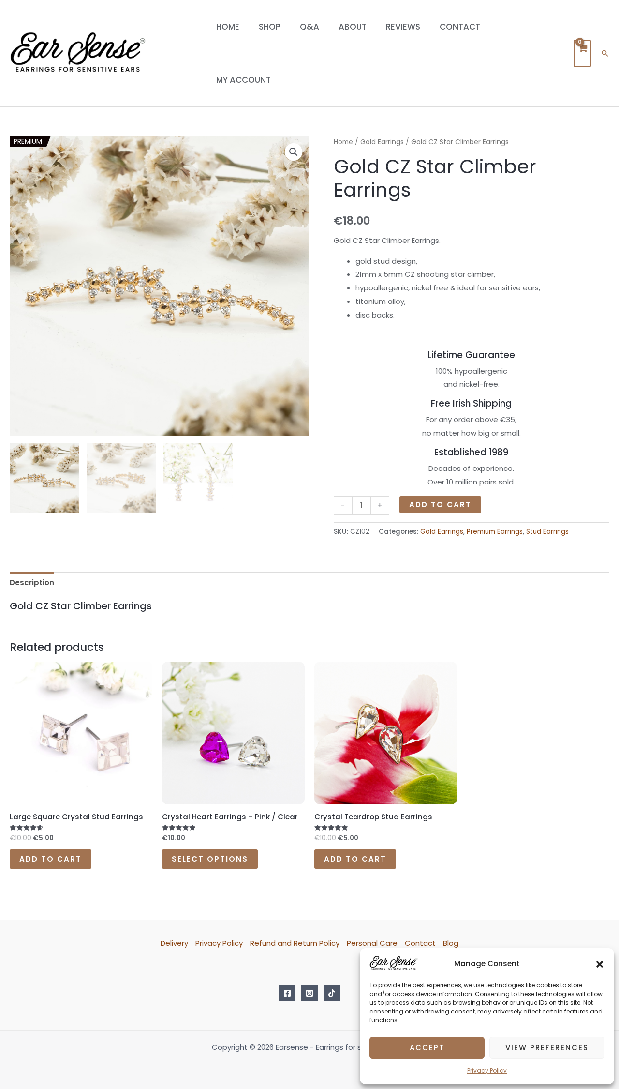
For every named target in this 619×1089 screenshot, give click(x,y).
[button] (599, 963)
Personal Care (372, 943)
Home (227, 26)
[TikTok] (332, 993)
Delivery (174, 943)
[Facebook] (287, 993)
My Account (243, 80)
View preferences (547, 1048)
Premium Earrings (495, 531)
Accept (427, 1048)
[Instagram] (309, 993)
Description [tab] (32, 582)
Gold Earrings (382, 142)
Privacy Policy (487, 1070)
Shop (269, 26)
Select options (210, 859)
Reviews (403, 26)
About (353, 26)
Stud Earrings (547, 531)
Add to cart (440, 504)
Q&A (309, 26)
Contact (460, 26)
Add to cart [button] (50, 859)
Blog (450, 943)
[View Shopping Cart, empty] (582, 53)
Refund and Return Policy (294, 943)
